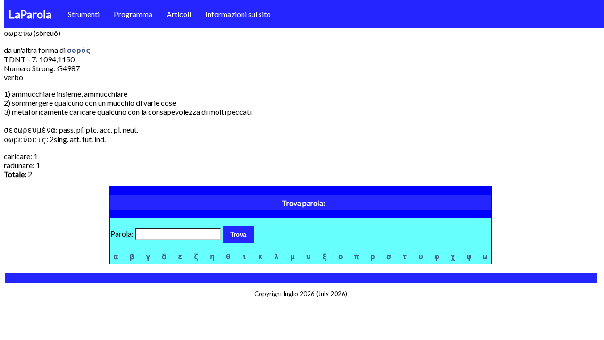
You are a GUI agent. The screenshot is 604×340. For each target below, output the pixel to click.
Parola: (122, 233)
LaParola (29, 14)
